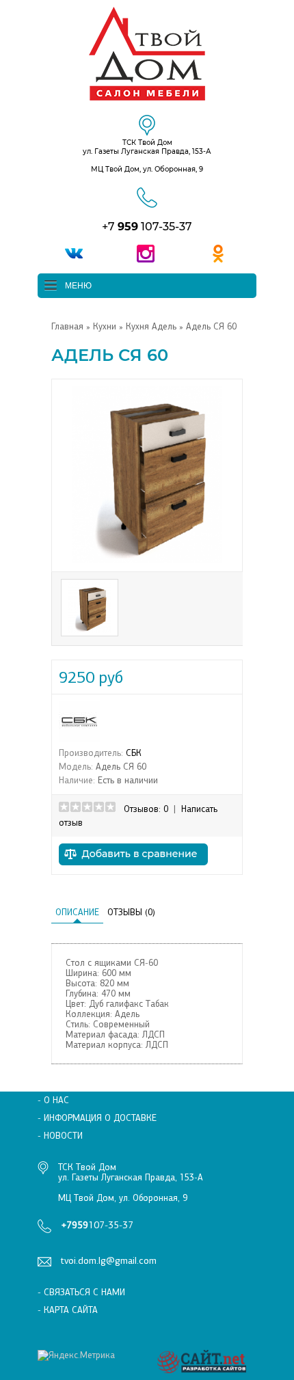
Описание (77, 912)
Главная (67, 326)
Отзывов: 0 (146, 809)
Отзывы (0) (131, 912)
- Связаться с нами (81, 1292)
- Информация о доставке (97, 1118)
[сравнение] (133, 869)
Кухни (104, 326)
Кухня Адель (152, 326)
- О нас (53, 1100)
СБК (134, 753)
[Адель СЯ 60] (147, 559)
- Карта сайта (68, 1310)
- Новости (60, 1136)
